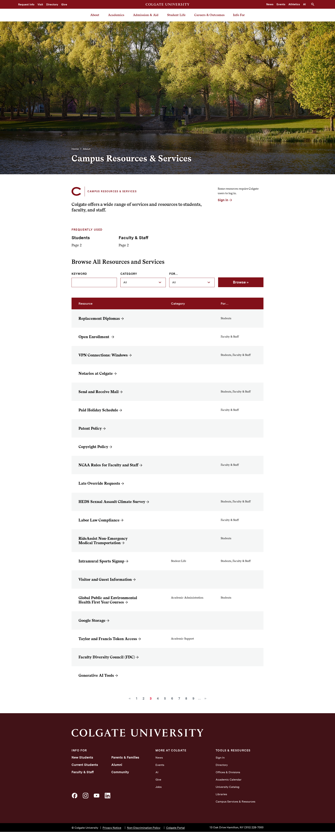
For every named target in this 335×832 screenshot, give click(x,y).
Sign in (223, 200)
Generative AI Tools (96, 675)
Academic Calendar (228, 779)
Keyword (79, 273)
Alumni (116, 765)
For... (173, 273)
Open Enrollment (94, 337)
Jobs (158, 787)
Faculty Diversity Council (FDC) (107, 657)
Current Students (85, 765)
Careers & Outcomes (209, 15)
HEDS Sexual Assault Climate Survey (112, 501)
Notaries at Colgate (96, 373)
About (94, 15)
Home (75, 149)
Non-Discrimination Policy (143, 827)
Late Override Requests (99, 483)
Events (281, 4)
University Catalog (227, 787)
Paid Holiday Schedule (98, 410)
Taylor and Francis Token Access (108, 639)
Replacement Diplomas (99, 318)
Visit (40, 4)
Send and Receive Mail (99, 392)
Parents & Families (125, 757)
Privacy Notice (112, 827)
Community (120, 772)
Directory (52, 4)
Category (128, 273)
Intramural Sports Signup (101, 561)
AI (304, 4)
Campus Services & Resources (235, 801)
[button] (314, 4)
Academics (116, 15)
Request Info (26, 4)
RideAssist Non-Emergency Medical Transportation (103, 540)
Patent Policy (90, 428)
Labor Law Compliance (99, 520)
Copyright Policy (93, 447)
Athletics (294, 4)
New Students (82, 757)
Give (64, 4)
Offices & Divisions (228, 772)
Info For (239, 15)
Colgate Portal (175, 827)
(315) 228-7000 (253, 827)
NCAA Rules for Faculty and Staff (108, 465)
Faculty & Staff (83, 772)
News (269, 4)
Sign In (220, 757)
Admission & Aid (145, 15)
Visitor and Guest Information (105, 579)
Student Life (176, 15)
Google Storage (92, 620)
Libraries (221, 794)
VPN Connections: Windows (103, 355)
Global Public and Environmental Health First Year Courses (108, 600)
